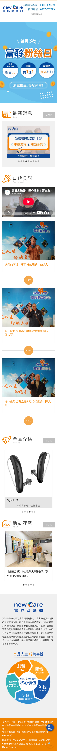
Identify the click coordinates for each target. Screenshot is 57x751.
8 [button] (36, 161)
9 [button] (38, 161)
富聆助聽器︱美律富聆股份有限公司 (12, 9)
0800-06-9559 (47, 5)
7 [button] (33, 161)
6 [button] (31, 161)
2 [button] (21, 161)
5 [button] (28, 161)
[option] (28, 141)
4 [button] (26, 161)
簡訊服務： (34, 9)
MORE (49, 115)
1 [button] (19, 161)
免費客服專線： (31, 5)
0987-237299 (47, 9)
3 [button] (23, 161)
